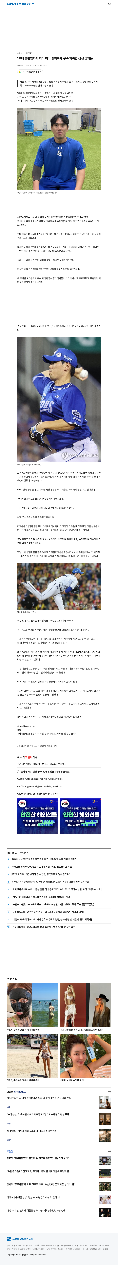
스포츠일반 (28, 53)
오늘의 (16, 1091)
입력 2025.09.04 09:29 (35, 66)
